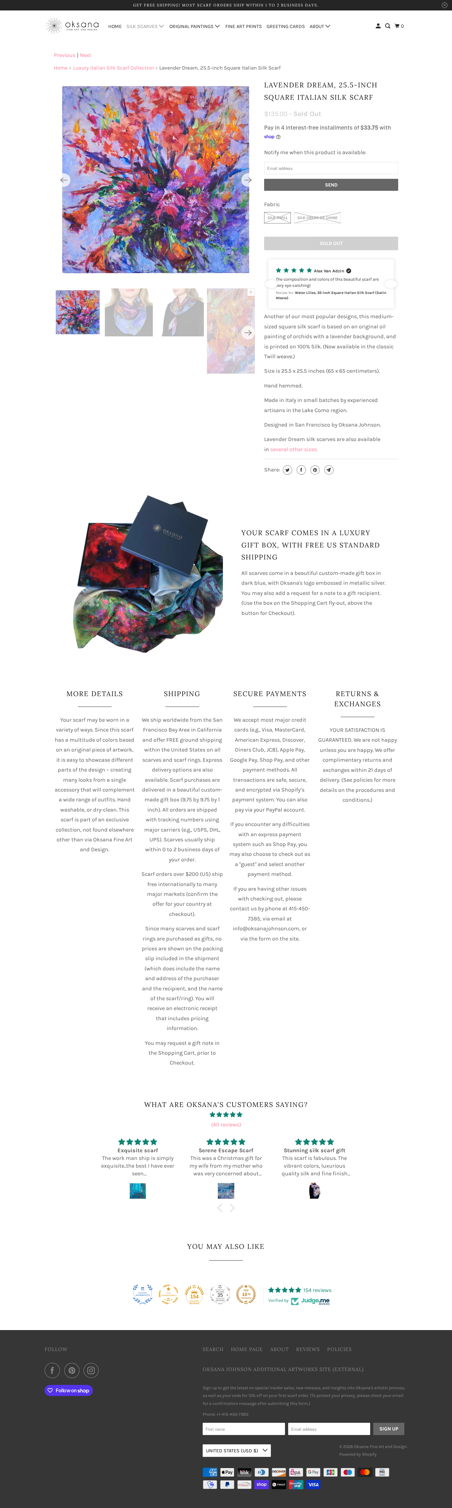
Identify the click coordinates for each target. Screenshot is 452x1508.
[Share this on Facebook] (300, 470)
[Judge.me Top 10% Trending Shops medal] (246, 1294)
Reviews (308, 1349)
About (317, 26)
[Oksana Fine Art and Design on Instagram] (93, 1370)
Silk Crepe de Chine (317, 217)
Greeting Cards (286, 26)
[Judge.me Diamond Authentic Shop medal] (143, 1294)
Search (213, 1349)
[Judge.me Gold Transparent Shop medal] (168, 1294)
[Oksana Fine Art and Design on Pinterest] (73, 1370)
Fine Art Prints (243, 26)
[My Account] (379, 26)
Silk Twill (277, 217)
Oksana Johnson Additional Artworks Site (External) (283, 1369)
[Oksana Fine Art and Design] (72, 25)
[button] (331, 284)
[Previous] (63, 180)
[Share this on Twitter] (286, 470)
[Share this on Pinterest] (314, 470)
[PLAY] (156, 180)
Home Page (247, 1349)
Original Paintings (192, 26)
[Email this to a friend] (328, 470)
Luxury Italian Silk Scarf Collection (113, 68)
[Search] (388, 26)
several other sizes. (294, 449)
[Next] (248, 180)
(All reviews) (226, 1124)
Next (85, 55)
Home (115, 26)
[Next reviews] (391, 284)
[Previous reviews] (271, 284)
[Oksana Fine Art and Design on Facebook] (54, 1370)
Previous (64, 55)
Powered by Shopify (358, 1454)
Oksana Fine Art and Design (380, 1446)
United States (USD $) (233, 1451)
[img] (226, 1115)
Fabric (272, 204)
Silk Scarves (142, 26)
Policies (339, 1349)
